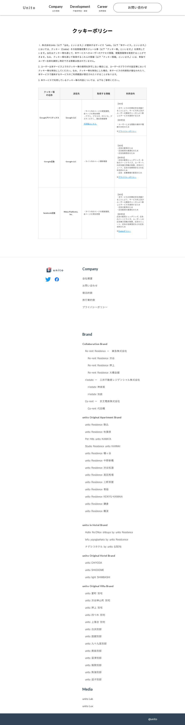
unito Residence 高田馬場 (99, 475)
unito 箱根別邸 (93, 665)
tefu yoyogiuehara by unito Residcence (106, 539)
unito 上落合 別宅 (95, 622)
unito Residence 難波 (97, 511)
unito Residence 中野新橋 (99, 460)
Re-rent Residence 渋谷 (101, 358)
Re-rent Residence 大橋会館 (104, 372)
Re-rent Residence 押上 (101, 365)
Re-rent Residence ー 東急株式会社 (106, 351)
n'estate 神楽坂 (96, 387)
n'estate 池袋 (95, 394)
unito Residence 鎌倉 (97, 504)
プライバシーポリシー (94, 307)
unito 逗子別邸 (93, 679)
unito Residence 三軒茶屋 (99, 482)
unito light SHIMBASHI (97, 577)
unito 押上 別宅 (94, 608)
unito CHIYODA (93, 563)
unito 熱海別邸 (93, 672)
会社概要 (87, 278)
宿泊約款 (87, 293)
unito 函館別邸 (93, 636)
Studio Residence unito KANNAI (102, 446)
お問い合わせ (90, 285)
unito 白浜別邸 (93, 629)
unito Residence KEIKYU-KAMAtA (104, 496)
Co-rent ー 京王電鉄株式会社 (102, 401)
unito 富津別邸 (93, 658)
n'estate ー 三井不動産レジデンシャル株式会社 (112, 380)
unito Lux (87, 706)
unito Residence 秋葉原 (98, 432)
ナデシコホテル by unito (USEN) (103, 546)
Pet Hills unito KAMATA (98, 439)
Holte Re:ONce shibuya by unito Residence (109, 532)
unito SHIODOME (94, 570)
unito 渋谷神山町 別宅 (97, 600)
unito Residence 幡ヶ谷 (98, 453)
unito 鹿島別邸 (93, 651)
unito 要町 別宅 (94, 593)
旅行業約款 (88, 300)
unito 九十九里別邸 (96, 643)
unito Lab (87, 698)
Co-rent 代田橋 (96, 408)
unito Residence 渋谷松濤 (99, 468)
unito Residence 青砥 (97, 489)
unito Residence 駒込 (97, 424)
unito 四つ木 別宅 (95, 615)
